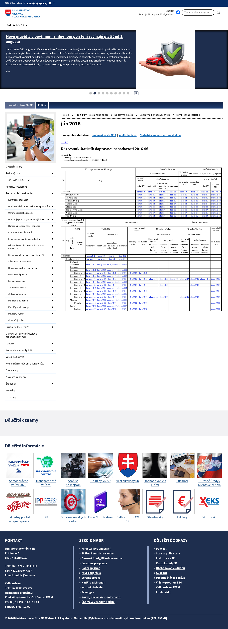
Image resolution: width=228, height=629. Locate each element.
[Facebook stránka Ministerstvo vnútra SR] (178, 12)
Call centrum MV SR (168, 587)
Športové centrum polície (98, 602)
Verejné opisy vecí (15, 356)
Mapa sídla (80, 618)
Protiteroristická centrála (21, 232)
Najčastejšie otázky (16, 377)
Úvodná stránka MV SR (20, 105)
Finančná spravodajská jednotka (24, 238)
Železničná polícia (17, 287)
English (170, 10)
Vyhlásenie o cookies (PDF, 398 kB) (145, 618)
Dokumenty (12, 370)
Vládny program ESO (169, 582)
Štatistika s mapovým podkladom (160, 135)
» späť (64, 142)
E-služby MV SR (165, 558)
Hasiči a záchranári (93, 582)
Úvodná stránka (14, 166)
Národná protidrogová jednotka (24, 225)
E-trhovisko (163, 592)
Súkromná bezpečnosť (19, 261)
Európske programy (94, 563)
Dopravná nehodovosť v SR (155, 114)
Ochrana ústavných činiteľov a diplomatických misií (21, 335)
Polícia (42, 105)
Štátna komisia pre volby (98, 553)
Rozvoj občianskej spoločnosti (101, 597)
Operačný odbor (16, 320)
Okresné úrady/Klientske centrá (102, 558)
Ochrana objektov (17, 294)
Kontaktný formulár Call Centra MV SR (29, 597)
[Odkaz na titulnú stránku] (23, 12)
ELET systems (64, 618)
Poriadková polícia (17, 274)
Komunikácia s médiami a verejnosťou (25, 363)
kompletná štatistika (188, 114)
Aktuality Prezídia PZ (16, 186)
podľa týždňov (128, 135)
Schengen (88, 592)
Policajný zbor (13, 173)
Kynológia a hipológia (19, 307)
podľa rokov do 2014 (104, 135)
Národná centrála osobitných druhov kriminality (26, 247)
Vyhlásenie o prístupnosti (105, 618)
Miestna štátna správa (170, 578)
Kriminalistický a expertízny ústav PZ (26, 254)
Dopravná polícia (16, 281)
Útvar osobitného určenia (21, 212)
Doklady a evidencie (18, 300)
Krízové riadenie (92, 587)
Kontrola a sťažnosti (18, 199)
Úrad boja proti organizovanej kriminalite (28, 219)
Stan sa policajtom (168, 553)
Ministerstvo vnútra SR (96, 548)
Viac (8, 71)
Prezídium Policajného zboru (20, 193)
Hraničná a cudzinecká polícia (22, 268)
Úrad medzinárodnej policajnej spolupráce (29, 206)
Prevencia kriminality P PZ (19, 350)
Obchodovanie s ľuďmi (170, 568)
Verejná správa (91, 578)
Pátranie (10, 343)
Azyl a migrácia (91, 573)
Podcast (161, 548)
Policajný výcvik (16, 313)
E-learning (11, 397)
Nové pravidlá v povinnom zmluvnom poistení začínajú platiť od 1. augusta (64, 39)
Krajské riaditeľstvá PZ (17, 327)
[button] (17, 24)
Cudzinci (161, 573)
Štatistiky (11, 383)
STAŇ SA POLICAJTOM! (18, 180)
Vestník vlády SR (166, 563)
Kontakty (11, 390)
